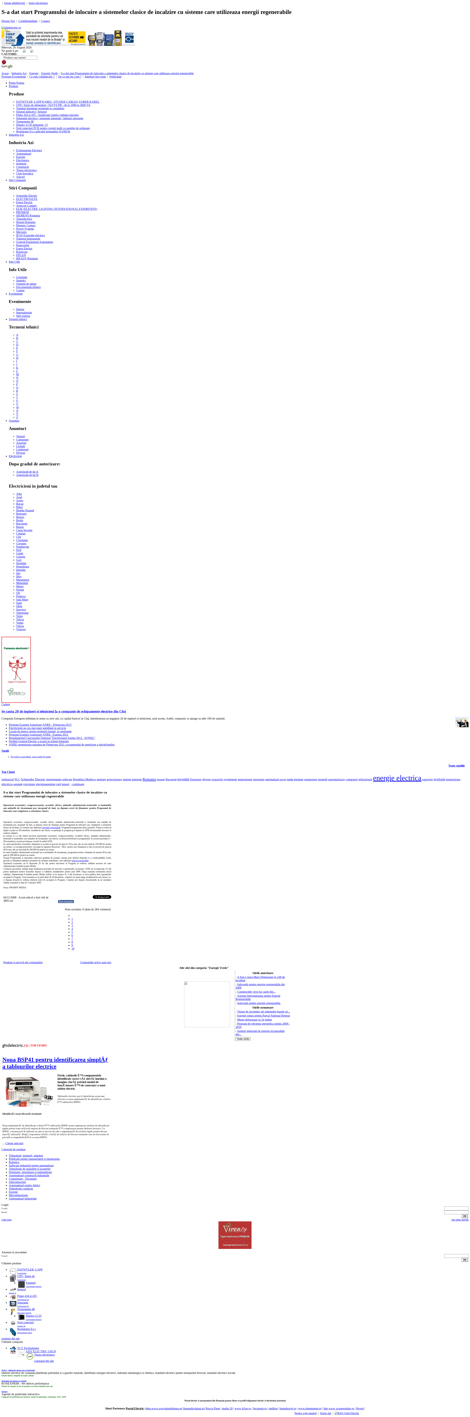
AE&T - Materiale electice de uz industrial (18, 1370)
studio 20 (227, 1408)
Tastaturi (31, 1282)
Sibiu (19, 606)
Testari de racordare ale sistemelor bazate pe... (263, 1011)
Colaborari (22, 449)
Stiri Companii (17, 180)
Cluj (18, 536)
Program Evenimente (13, 76)
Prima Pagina (16, 82)
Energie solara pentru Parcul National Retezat (263, 1015)
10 (72, 948)
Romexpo (22, 251)
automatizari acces (275, 779)
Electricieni (15, 456)
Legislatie (21, 277)
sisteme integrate (132, 779)
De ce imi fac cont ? (69, 76)
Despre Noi (8, 21)
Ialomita (21, 569)
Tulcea (20, 619)
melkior (273, 1408)
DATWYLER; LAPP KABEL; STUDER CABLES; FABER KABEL (58, 101)
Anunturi (14, 420)
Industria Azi (19, 73)
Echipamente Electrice (29, 150)
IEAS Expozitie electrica (30, 235)
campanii (352, 779)
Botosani (21, 513)
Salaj (19, 602)
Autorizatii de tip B (27, 475)
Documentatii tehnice (28, 287)
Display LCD (33, 1315)
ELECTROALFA (26, 199)
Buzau (20, 526)
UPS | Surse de (26, 1276)
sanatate (18, 784)
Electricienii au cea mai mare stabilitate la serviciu (37, 728)
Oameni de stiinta (26, 283)
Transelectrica (24, 218)
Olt (18, 593)
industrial (7, 779)
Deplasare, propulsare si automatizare (30, 1172)
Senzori (21, 1289)
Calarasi (21, 533)
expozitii (217, 779)
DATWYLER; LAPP (30, 1269)
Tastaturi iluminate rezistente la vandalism (40, 108)
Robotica (14, 1162)
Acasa (5, 73)
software (67, 779)
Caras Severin (24, 530)
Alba (19, 493)
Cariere (20, 290)
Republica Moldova (84, 779)
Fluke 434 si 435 (27, 1296)
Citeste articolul (14, 1143)
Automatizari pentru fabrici (24, 1185)
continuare (78, 784)
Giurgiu (20, 556)
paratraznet (310, 779)
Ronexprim (22, 245)
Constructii (22, 166)
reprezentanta (54, 779)
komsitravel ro (288, 1408)
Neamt (20, 589)
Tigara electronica (26, 170)
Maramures (22, 579)
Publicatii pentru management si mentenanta (34, 1158)
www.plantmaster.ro (309, 1408)
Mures (20, 586)
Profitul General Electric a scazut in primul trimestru (39, 741)
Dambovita (22, 546)
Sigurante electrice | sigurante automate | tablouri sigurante (49, 118)
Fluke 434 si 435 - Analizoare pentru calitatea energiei (47, 115)
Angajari (21, 442)
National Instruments (28, 238)
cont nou (6, 1219)
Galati (19, 553)
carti (58, 784)
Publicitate (115, 76)
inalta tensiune (295, 779)
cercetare (29, 784)
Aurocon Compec (26, 205)
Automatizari (23, 153)
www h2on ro (243, 1408)
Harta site (325, 1413)
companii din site (44, 1360)
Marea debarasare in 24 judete (254, 1019)
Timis (19, 616)
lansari (65, 784)
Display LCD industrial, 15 (32, 124)
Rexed (360, 1408)
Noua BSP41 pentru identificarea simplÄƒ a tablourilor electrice (55, 1063)
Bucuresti (21, 523)
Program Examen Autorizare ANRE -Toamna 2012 (38, 734)
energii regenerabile (80, 860)
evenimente (230, 779)
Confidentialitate (27, 21)
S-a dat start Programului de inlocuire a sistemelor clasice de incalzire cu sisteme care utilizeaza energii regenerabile (127, 73)
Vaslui (19, 622)
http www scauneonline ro (338, 1408)
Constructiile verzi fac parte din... (256, 991)
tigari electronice (38, 3)
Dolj (18, 550)
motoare (101, 779)
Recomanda (66, 901)
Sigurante (22, 1302)
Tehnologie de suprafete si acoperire (29, 1168)
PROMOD (22, 212)
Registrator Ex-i (26, 1329)
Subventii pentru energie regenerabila (258, 1003)
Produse (13, 86)
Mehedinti (22, 583)
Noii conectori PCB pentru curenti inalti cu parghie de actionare (53, 128)
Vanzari (20, 436)
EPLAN (21, 255)
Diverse (20, 452)
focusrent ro (260, 1408)
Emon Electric (24, 202)
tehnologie (365, 779)
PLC (17, 779)
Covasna (21, 543)
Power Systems (25, 228)
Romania (149, 779)
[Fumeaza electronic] (16, 701)
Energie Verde (49, 73)
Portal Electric (135, 1408)
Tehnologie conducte (21, 1188)
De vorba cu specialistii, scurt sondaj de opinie (31, 756)
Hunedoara (22, 566)
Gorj (18, 560)
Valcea (20, 626)
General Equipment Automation (34, 242)
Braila (19, 520)
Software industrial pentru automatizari (31, 1165)
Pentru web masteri (305, 1413)
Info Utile (14, 261)
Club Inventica (24, 173)
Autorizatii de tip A (27, 471)
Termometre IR (25, 121)
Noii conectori (25, 1322)
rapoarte (427, 779)
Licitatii (20, 446)
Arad (19, 497)
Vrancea (21, 629)
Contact (45, 21)
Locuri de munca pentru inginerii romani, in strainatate (40, 731)
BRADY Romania (27, 258)
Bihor (19, 507)
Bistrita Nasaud (25, 510)
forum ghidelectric (14, 3)
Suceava (21, 609)
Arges (19, 500)
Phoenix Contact (25, 225)
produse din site (10, 1338)
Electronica (22, 160)
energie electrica (397, 778)
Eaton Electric (24, 248)
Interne (20, 309)
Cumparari (22, 439)
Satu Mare (22, 599)
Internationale (24, 312)
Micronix (21, 232)
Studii (5, 750)
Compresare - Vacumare (23, 1178)
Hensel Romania (25, 222)
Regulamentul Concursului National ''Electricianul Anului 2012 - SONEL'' (52, 738)
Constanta (22, 540)
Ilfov (19, 576)
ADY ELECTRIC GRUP (41, 1351)
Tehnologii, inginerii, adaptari (26, 1155)
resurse (161, 779)
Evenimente (16, 293)
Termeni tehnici (18, 319)
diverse (207, 779)
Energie (33, 73)
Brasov (20, 517)
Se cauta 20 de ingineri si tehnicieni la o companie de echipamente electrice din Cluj (63, 711)
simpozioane (245, 779)
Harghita (21, 563)
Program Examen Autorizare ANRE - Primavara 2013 (40, 724)
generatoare (114, 779)
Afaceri (20, 176)
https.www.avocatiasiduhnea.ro (163, 1408)
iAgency (4, 1392)
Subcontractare (17, 1182)
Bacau (20, 503)
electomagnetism (45, 784)
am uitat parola (460, 1219)
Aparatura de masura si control (13, 1381)
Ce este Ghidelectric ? (42, 76)
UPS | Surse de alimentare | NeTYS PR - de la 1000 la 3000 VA (53, 105)
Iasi (18, 573)
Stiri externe (23, 315)
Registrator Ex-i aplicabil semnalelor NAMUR (43, 131)
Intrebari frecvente (95, 76)
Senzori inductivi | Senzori (31, 111)
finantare (196, 779)
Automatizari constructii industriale (29, 1175)
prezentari (258, 779)
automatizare (336, 779)
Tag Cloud (8, 771)
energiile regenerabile (51, 827)
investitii (183, 779)
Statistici (21, 280)
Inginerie (21, 163)
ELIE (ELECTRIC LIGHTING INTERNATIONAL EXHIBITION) (56, 208)
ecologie (439, 779)
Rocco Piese (213, 1408)
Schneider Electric (26, 195)
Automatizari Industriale (23, 1198)
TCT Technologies (28, 1348)
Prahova (21, 596)
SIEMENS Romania (28, 215)
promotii (322, 779)
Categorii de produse (13, 1149)
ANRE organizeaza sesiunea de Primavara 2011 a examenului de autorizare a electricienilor (62, 744)
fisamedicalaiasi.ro (193, 1408)
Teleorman (22, 612)
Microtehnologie (18, 1195)
